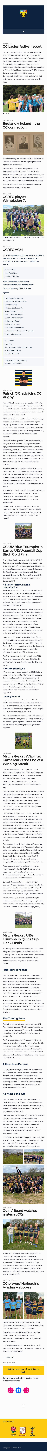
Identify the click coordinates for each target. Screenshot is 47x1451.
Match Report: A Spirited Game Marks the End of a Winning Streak (23, 760)
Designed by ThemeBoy (12, 1448)
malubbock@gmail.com (18, 360)
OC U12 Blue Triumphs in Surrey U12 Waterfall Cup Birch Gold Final (23, 550)
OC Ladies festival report (22, 46)
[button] (3, 113)
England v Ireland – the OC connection (21, 125)
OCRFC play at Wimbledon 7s (14, 199)
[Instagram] (23, 1406)
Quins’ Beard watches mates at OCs (20, 1212)
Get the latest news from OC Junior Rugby (23, 1370)
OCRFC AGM (13, 250)
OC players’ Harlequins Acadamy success (21, 1285)
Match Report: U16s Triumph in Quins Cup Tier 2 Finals (20, 939)
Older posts (8, 1357)
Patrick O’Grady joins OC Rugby (22, 395)
